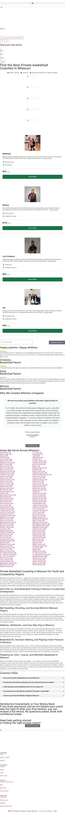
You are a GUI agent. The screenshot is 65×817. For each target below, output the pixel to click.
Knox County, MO (38, 508)
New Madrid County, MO (40, 525)
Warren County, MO (39, 561)
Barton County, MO (39, 464)
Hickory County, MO (39, 500)
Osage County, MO (6, 531)
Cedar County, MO (38, 478)
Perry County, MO (38, 532)
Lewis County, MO (38, 512)
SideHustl (3, 803)
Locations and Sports (6, 782)
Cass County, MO (6, 478)
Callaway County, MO (39, 473)
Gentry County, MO (39, 495)
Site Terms (3, 788)
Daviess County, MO (7, 488)
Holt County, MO (5, 502)
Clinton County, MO (6, 483)
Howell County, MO (6, 503)
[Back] (2, 41)
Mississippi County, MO (8, 522)
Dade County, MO (6, 486)
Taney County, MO (6, 559)
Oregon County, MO (39, 529)
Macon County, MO (39, 515)
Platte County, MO (38, 536)
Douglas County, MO (39, 490)
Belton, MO (36, 466)
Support (2, 760)
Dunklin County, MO (7, 491)
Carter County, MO (38, 476)
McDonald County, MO (40, 519)
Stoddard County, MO (39, 556)
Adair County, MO (6, 461)
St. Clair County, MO (39, 553)
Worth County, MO (38, 565)
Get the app (3, 775)
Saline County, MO (6, 546)
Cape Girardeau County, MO (42, 474)
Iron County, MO (5, 505)
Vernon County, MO (6, 561)
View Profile (32, 177)
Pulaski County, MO (39, 537)
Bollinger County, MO (39, 468)
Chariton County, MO (7, 480)
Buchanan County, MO (7, 471)
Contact (2, 766)
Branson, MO (36, 469)
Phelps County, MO (39, 534)
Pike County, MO (5, 536)
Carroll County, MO (6, 476)
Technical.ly (3, 797)
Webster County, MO (7, 565)
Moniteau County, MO (39, 522)
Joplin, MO (36, 456)
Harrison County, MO (39, 498)
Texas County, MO (38, 559)
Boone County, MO (6, 469)
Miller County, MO (38, 520)
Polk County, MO (5, 537)
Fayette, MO (4, 493)
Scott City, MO (37, 547)
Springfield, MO (37, 457)
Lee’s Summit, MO (6, 459)
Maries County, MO (39, 517)
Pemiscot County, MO (7, 532)
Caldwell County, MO (7, 473)
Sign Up (2, 28)
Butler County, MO (38, 471)
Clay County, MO (38, 481)
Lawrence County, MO (7, 512)
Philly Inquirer (4, 800)
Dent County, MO (6, 490)
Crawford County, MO (39, 485)
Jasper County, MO (6, 507)
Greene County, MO (39, 497)
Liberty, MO (4, 456)
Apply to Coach (4, 757)
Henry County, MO (6, 500)
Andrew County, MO (39, 461)
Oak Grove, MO (5, 529)
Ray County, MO (38, 541)
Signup (2, 769)
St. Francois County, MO (8, 554)
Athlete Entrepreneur (6, 806)
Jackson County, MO (39, 505)
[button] (32, 3)
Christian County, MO (39, 480)
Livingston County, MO (8, 515)
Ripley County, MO (38, 544)
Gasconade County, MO (8, 495)
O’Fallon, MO (36, 459)
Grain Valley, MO (5, 497)
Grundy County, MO (6, 498)
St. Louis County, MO (7, 556)
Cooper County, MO (7, 485)
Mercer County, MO (6, 520)
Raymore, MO (4, 542)
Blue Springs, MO (6, 454)
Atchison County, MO (7, 463)
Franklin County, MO (39, 493)
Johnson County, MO (7, 508)
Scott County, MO (6, 549)
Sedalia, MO (36, 549)
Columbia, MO (5, 457)
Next (2, 62)
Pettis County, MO (6, 534)
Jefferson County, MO (40, 507)
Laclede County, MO (7, 510)
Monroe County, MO (7, 524)
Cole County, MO (38, 483)
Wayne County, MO (39, 563)
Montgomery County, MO (41, 524)
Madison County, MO (7, 517)
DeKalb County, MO (39, 488)
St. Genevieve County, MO (41, 554)
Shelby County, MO (39, 551)
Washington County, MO (8, 563)
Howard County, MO (39, 502)
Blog (1, 785)
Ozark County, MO (38, 531)
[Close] (7, 41)
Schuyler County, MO (39, 546)
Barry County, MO (6, 464)
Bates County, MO (6, 466)
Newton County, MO (7, 527)
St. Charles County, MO (8, 553)
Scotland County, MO (7, 547)
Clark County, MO (6, 481)
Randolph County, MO (7, 541)
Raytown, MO (37, 542)
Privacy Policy (4, 791)
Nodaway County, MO (39, 527)
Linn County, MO (38, 514)
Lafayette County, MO (40, 510)
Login (1, 772)
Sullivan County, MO (39, 558)
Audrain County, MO (39, 463)
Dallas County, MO (38, 486)
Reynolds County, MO (7, 544)
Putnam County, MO (7, 539)
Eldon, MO (35, 491)
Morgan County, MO (7, 525)
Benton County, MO (6, 468)
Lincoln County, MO (6, 514)
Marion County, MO (6, 519)
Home (2, 754)
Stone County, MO (6, 558)
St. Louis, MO (37, 452)
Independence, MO (39, 503)
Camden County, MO (7, 474)
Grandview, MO (37, 454)
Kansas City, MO (5, 452)
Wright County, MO (6, 566)
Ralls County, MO (38, 539)
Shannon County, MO (7, 551)
